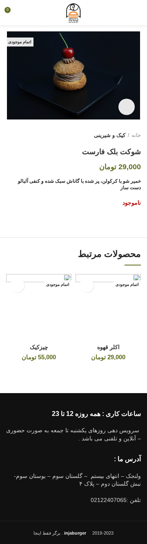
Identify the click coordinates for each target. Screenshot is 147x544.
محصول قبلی (26, 135)
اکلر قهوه (108, 347)
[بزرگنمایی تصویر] (126, 107)
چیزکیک (39, 347)
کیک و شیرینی (109, 135)
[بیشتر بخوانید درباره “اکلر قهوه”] (87, 285)
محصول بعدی (10, 135)
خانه (136, 135)
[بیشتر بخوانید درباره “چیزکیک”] (17, 285)
